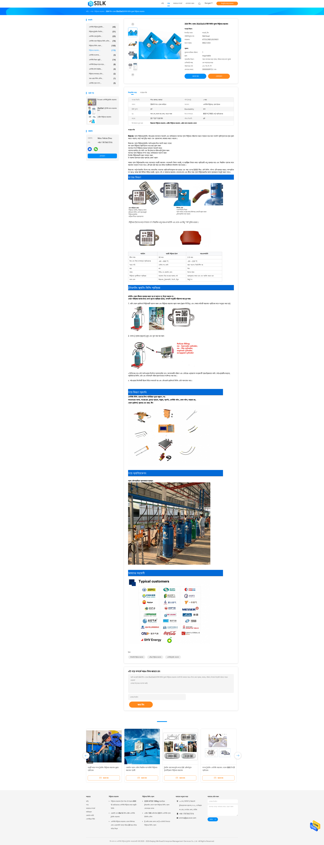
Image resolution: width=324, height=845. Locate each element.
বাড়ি (87, 801)
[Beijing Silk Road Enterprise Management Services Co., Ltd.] (97, 4)
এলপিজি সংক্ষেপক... (102, 55)
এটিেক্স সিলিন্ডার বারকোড (104, 117)
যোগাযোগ (102, 156)
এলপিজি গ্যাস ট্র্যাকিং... (102, 36)
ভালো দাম (195, 76)
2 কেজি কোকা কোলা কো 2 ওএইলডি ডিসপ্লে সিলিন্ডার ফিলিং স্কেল (157, 823)
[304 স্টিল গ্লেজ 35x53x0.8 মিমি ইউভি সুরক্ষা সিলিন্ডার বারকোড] (160, 44)
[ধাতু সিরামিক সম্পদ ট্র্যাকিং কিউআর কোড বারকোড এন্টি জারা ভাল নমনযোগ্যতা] (201, 746)
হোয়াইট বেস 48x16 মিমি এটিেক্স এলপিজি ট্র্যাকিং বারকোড (123, 815)
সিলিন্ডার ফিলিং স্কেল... (102, 46)
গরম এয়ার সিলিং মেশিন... (102, 78)
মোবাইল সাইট (90, 815)
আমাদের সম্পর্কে (90, 808)
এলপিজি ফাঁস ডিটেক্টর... (102, 69)
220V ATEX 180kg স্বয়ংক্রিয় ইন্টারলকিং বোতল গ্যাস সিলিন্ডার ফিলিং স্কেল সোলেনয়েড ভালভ (156, 804)
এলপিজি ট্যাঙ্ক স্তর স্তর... (102, 64)
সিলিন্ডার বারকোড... (102, 50)
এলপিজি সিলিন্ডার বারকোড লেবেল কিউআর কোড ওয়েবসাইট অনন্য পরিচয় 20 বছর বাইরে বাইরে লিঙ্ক (124, 825)
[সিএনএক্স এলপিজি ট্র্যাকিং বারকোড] (92, 102)
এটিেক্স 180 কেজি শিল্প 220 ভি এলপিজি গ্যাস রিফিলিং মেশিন (157, 815)
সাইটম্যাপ (89, 812)
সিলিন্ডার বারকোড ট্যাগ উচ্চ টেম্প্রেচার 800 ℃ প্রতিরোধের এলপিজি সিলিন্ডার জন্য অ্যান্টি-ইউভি (124, 804)
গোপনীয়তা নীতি (90, 819)
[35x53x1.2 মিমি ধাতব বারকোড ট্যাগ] (92, 110)
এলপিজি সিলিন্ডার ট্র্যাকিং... (102, 27)
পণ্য (87, 805)
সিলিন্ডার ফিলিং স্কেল (148, 796)
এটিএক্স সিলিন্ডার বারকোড (155, 657)
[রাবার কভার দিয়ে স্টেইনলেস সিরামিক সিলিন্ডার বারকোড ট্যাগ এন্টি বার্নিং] (86, 746)
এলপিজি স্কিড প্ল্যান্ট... (102, 60)
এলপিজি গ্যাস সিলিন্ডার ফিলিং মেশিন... (102, 41)
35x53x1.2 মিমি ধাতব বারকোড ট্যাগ (107, 109)
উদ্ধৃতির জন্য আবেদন (227, 3)
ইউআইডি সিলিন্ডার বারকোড (136, 657)
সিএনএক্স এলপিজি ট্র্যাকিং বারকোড (107, 100)
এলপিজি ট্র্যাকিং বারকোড (173, 657)
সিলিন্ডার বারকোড (114, 796)
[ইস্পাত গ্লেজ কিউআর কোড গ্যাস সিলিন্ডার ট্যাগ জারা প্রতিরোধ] (125, 746)
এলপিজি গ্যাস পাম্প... (102, 83)
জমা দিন (141, 704)
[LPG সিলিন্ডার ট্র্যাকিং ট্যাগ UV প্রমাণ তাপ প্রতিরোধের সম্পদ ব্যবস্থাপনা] (163, 746)
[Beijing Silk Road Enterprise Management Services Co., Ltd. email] (90, 149)
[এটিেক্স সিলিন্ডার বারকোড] (92, 119)
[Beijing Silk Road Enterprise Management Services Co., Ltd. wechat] (96, 149)
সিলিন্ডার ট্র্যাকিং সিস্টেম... (102, 32)
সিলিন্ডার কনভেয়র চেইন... (102, 74)
